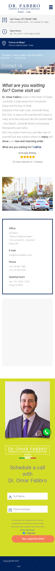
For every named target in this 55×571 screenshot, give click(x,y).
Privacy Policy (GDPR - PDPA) (34, 566)
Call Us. (37, 147)
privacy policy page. (27, 530)
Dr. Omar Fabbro (27, 561)
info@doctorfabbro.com (20, 255)
